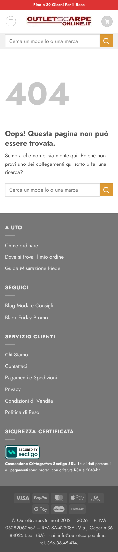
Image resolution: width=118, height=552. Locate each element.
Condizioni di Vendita (29, 401)
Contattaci (16, 366)
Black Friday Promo (26, 317)
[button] (11, 21)
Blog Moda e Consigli (29, 305)
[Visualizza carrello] (107, 21)
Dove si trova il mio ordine (34, 257)
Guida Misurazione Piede (32, 268)
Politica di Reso (22, 412)
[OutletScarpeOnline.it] (59, 21)
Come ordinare (21, 245)
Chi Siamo (16, 354)
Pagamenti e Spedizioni (31, 377)
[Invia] (106, 40)
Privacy (13, 389)
